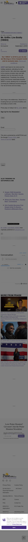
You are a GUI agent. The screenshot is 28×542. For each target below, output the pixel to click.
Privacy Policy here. (17, 524)
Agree (14, 527)
